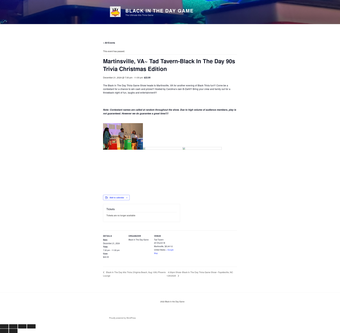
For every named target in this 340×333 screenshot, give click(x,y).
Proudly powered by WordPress (122, 318)
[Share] (22, 326)
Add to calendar (117, 197)
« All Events (109, 42)
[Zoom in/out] (4, 326)
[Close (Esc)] (31, 326)
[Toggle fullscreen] (13, 326)
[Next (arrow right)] (13, 331)
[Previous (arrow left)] (4, 331)
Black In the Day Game (159, 10)
